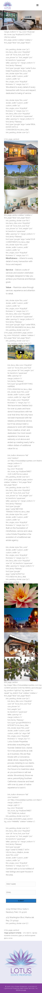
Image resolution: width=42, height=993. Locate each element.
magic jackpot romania (12, 933)
